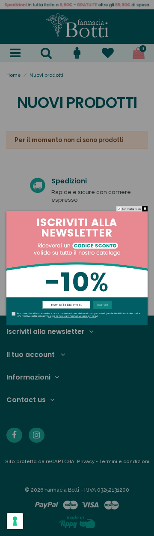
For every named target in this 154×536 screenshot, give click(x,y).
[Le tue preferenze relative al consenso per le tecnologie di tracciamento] (15, 521)
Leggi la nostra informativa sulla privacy (72, 316)
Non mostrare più (131, 209)
